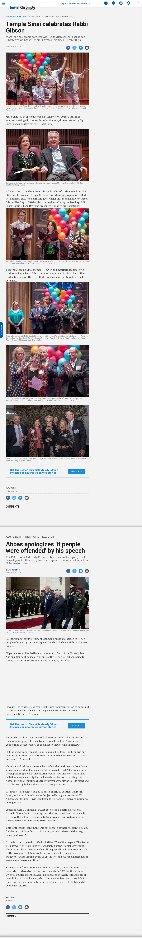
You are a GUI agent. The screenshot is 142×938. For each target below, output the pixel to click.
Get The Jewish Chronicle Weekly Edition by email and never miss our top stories (34, 471)
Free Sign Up (76, 471)
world (10, 901)
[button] (138, 3)
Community (12, 491)
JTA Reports (14, 570)
